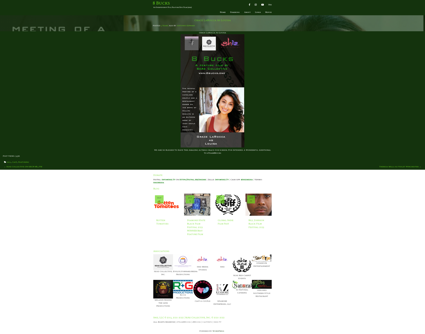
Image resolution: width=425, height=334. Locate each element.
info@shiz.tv (168, 179)
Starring (235, 12)
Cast (14, 162)
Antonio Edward (186, 25)
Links (258, 12)
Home (223, 12)
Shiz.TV (217, 322)
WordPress (218, 331)
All (9, 162)
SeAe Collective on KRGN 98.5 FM (23, 166)
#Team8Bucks (184, 322)
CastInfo (207, 322)
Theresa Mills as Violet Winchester (400, 166)
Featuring (23, 162)
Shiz (270, 5)
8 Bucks (161, 3)
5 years (164, 25)
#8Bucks (196, 322)
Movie (268, 12)
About (247, 12)
